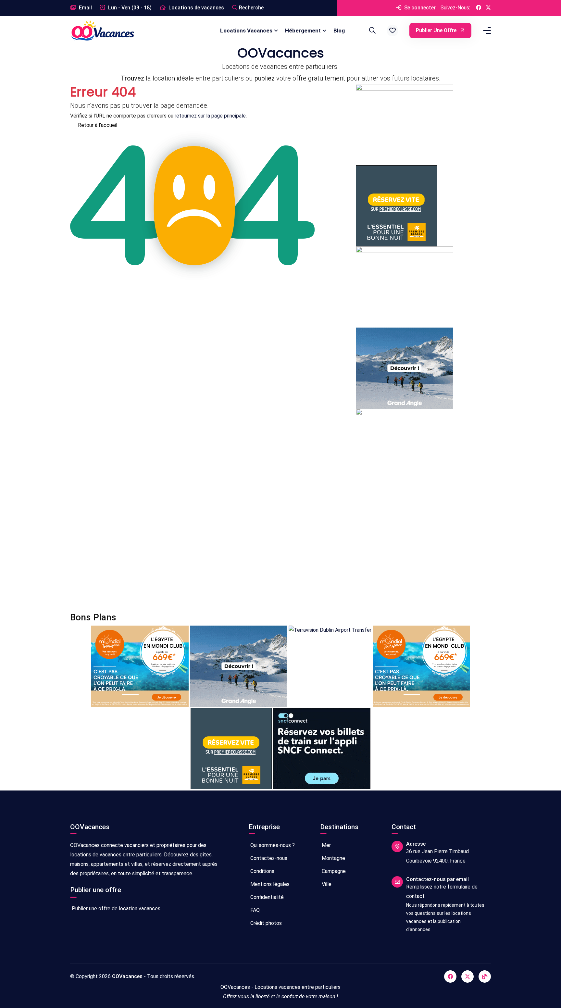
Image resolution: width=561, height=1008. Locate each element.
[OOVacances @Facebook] (478, 8)
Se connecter (419, 8)
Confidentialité (266, 897)
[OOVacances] (102, 30)
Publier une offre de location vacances (115, 908)
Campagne (333, 871)
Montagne (332, 858)
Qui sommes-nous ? (272, 845)
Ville (325, 884)
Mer (325, 845)
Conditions (261, 871)
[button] (392, 30)
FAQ (254, 910)
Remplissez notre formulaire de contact (442, 891)
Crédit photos (265, 923)
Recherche (251, 8)
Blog (339, 30)
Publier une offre (437, 30)
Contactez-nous (268, 858)
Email (85, 8)
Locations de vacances (195, 8)
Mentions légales (269, 884)
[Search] (371, 30)
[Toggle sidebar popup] (486, 30)
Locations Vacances (246, 30)
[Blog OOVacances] (485, 976)
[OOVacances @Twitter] (488, 8)
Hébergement (303, 30)
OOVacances (127, 976)
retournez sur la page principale (210, 116)
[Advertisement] (265, 550)
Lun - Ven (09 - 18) (129, 8)
